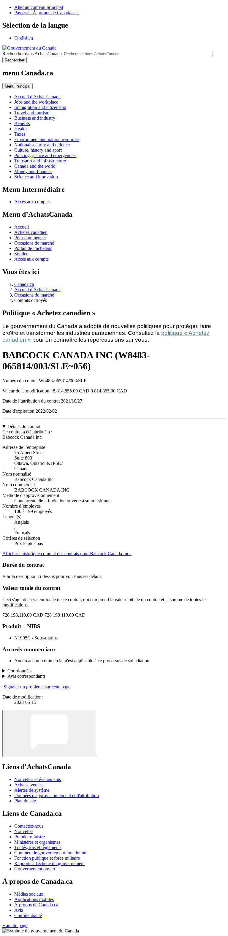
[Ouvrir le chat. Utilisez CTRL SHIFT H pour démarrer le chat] (49, 733)
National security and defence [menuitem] (42, 144)
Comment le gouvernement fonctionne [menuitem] (50, 852)
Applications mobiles (34, 899)
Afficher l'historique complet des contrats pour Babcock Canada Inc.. (67, 553)
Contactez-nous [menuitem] (28, 826)
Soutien (21, 253)
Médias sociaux (28, 894)
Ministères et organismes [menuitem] (37, 842)
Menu (17, 86)
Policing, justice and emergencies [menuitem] (45, 155)
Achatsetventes (28, 784)
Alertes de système (31, 790)
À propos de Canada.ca (36, 904)
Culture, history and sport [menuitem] (38, 150)
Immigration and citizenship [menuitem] (40, 107)
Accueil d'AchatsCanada (37, 289)
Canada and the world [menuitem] (35, 166)
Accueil (21, 226)
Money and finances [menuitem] (33, 171)
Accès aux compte (31, 259)
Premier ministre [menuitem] (29, 836)
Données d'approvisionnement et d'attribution (56, 795)
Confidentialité (28, 915)
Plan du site (25, 800)
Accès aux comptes (32, 201)
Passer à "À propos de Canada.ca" (46, 12)
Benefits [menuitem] (22, 123)
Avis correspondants (26, 676)
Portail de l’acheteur (33, 248)
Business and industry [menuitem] (34, 118)
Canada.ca (24, 284)
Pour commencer (30, 237)
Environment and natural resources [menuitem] (46, 139)
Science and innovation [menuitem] (36, 176)
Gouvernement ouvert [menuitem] (34, 868)
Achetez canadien (31, 232)
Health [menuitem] (20, 128)
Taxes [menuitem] (19, 134)
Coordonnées (19, 670)
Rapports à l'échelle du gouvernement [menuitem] (49, 863)
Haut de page (14, 925)
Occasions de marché (34, 243)
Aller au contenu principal (38, 7)
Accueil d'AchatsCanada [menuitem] (37, 96)
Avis (18, 910)
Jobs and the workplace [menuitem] (36, 101)
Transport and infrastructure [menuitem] (40, 160)
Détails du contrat (23, 426)
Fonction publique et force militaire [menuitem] (47, 858)
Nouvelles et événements (37, 779)
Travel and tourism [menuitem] (31, 112)
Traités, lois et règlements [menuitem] (37, 847)
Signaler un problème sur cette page (37, 686)
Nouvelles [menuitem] (23, 831)
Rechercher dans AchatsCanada (32, 53)
